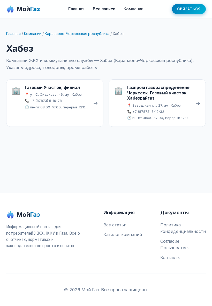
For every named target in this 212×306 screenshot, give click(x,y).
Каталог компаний (122, 234)
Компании (133, 8)
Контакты (170, 257)
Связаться (189, 9)
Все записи (104, 8)
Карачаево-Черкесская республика (77, 33)
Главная (76, 8)
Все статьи (114, 224)
